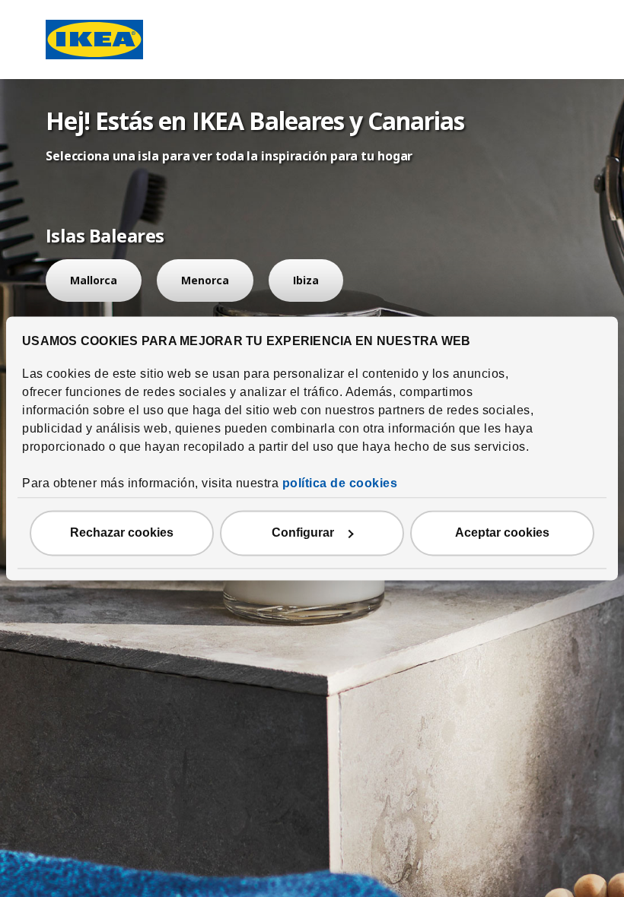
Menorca (205, 280)
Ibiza (306, 280)
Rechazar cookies (122, 533)
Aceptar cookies (502, 533)
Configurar (303, 533)
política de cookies (340, 483)
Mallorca (93, 280)
